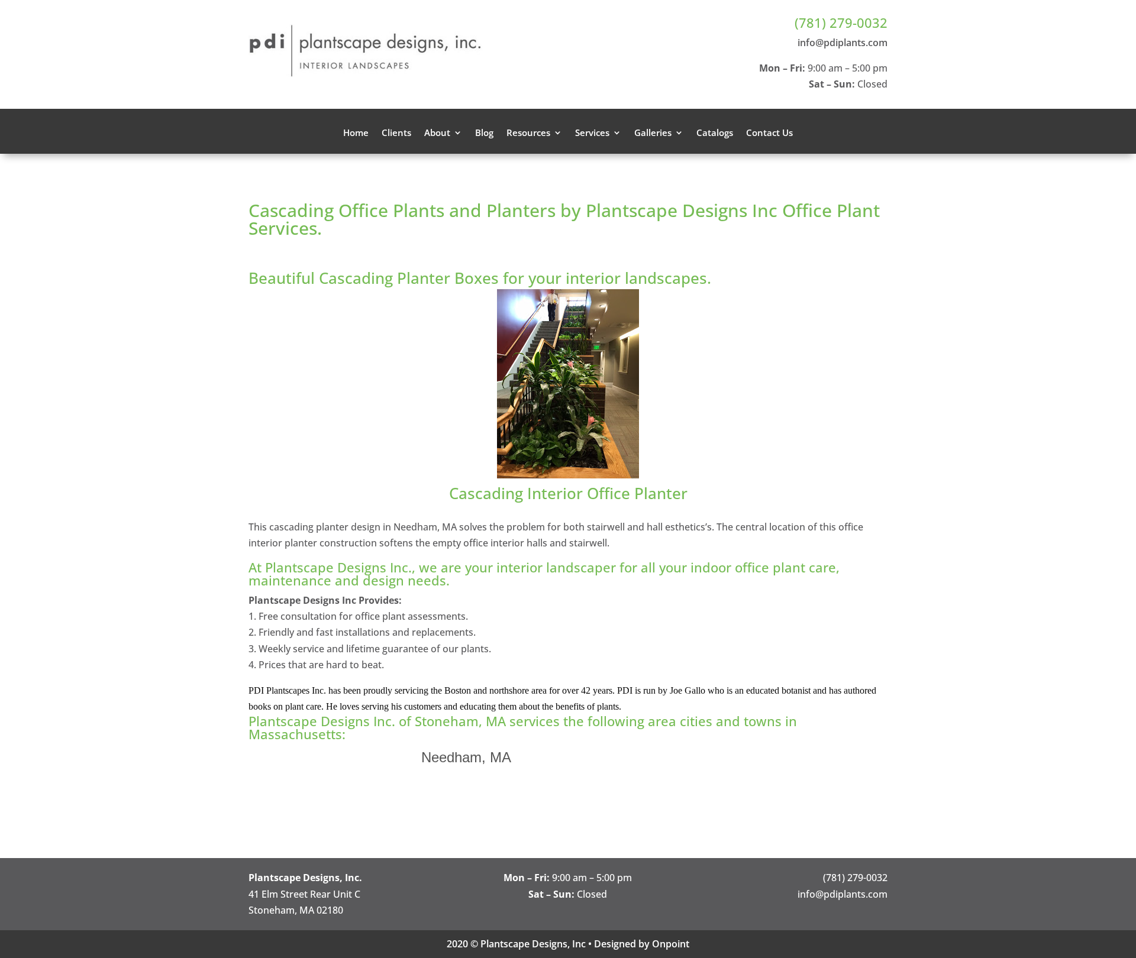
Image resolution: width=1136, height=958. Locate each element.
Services (592, 133)
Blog (484, 133)
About (437, 133)
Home (356, 133)
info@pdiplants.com (843, 42)
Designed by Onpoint (641, 943)
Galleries (653, 133)
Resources (528, 133)
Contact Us (769, 133)
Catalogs (714, 133)
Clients (396, 133)
